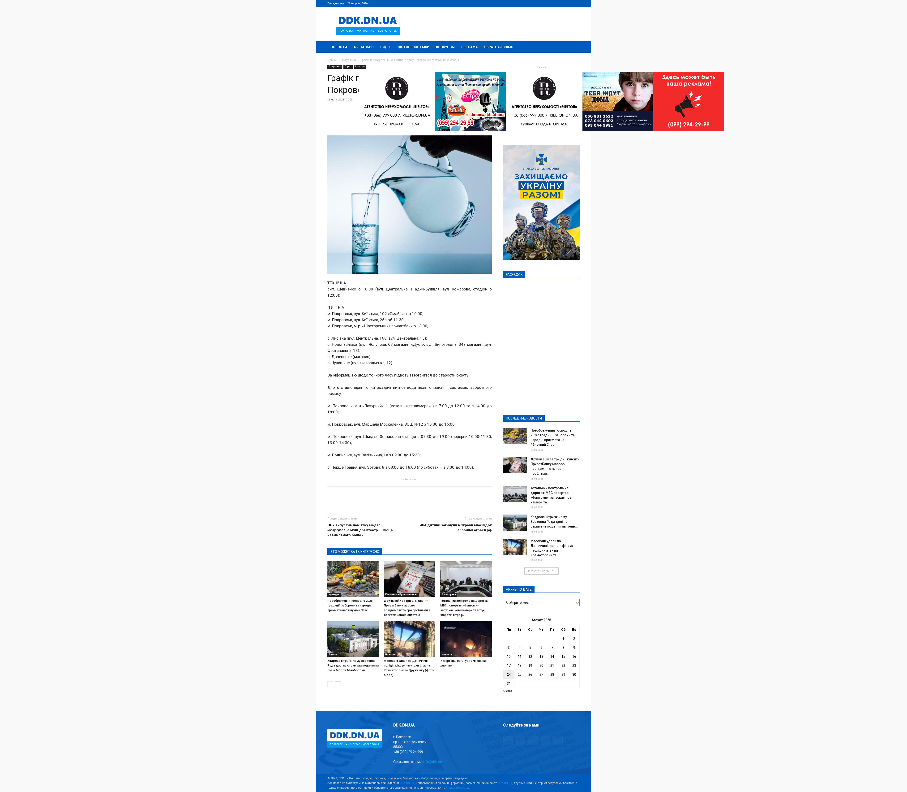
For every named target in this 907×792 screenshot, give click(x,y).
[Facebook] (544, 3)
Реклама (469, 47)
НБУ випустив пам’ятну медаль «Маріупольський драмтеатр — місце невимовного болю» (360, 530)
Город (348, 66)
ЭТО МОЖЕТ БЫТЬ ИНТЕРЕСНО (354, 552)
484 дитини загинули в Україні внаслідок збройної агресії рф (456, 527)
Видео (386, 47)
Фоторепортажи (413, 47)
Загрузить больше (540, 571)
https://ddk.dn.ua (457, 787)
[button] (574, 47)
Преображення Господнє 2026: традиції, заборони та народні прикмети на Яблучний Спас (350, 605)
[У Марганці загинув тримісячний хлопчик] (466, 639)
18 (520, 665)
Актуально (364, 47)
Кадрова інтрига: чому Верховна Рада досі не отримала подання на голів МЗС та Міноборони (353, 665)
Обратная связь (498, 47)
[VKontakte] (568, 3)
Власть (333, 654)
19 (530, 665)
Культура (334, 594)
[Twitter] (560, 3)
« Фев (507, 690)
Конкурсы (445, 47)
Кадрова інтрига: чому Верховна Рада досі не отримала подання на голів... (554, 521)
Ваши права (449, 594)
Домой (332, 60)
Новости (339, 47)
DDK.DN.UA (407, 783)
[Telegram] (552, 3)
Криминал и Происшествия (401, 594)
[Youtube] (576, 3)
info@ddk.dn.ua (434, 762)
